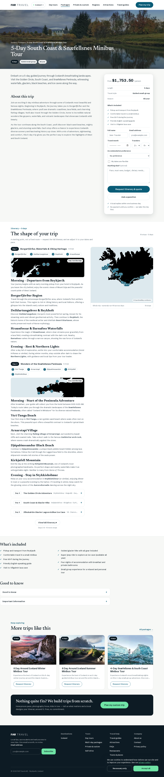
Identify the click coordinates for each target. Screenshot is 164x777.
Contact (137, 742)
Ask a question (128, 197)
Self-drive (89, 751)
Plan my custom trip (114, 705)
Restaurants (115, 751)
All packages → (146, 629)
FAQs (112, 746)
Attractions (108, 5)
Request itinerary (23, 684)
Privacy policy (140, 746)
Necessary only (120, 768)
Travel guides (123, 5)
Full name (111, 130)
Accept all (146, 768)
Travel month (113, 141)
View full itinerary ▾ (47, 522)
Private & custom (81, 5)
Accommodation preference (119, 151)
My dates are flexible (119, 161)
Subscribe (48, 751)
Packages (65, 5)
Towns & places (116, 755)
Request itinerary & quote (128, 189)
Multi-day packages (93, 742)
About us (137, 738)
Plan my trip (144, 5)
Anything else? (117, 166)
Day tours (53, 5)
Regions (96, 5)
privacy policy (144, 762)
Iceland (39, 5)
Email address (135, 130)
